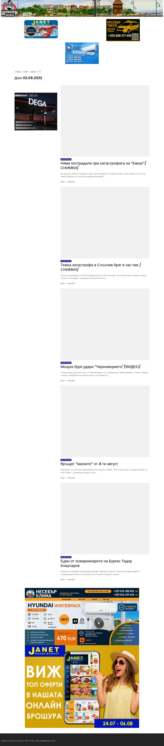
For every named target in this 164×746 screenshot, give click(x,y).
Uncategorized (66, 159)
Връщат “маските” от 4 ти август (89, 463)
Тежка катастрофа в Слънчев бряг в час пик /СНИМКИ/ (101, 267)
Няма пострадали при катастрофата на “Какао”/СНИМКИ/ (103, 165)
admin (63, 182)
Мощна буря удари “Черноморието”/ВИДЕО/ (101, 366)
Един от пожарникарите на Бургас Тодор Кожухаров (96, 563)
